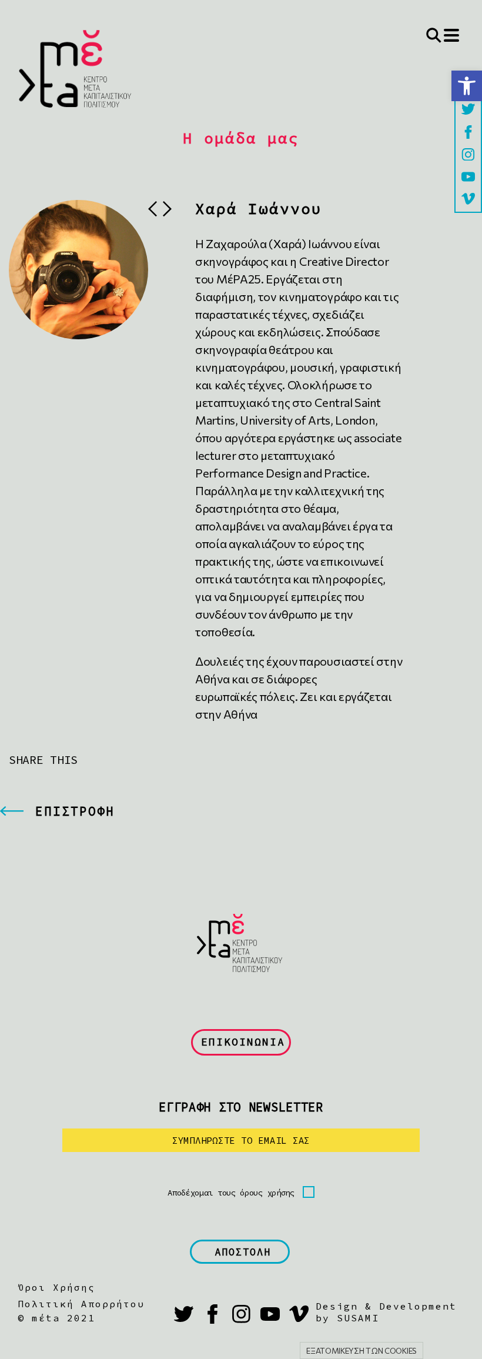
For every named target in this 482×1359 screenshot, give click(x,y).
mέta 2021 (63, 1318)
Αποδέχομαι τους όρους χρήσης (231, 1192)
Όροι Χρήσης (56, 1287)
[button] (466, 86)
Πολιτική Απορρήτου (81, 1304)
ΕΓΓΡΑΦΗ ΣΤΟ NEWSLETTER (241, 1107)
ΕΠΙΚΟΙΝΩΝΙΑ (243, 1042)
